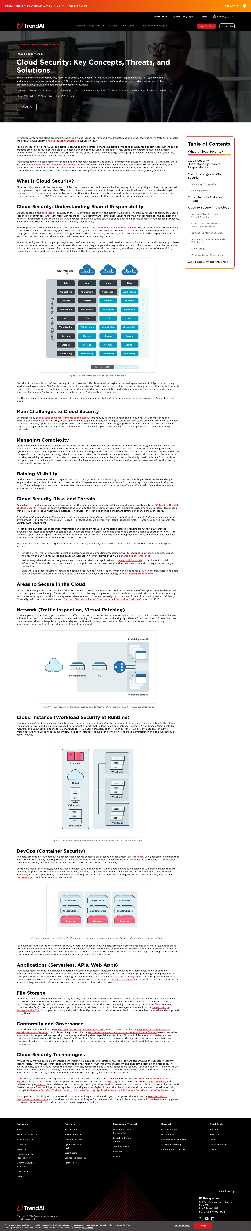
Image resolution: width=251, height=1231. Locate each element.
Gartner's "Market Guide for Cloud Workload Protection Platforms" (102, 599)
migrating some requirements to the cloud (63, 417)
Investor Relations (26, 1139)
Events (116, 1156)
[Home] (39, 1208)
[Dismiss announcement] (244, 6)
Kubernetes (25, 877)
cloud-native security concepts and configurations (55, 164)
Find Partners (72, 1129)
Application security (123, 979)
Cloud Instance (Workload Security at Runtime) (206, 225)
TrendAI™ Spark (121, 1146)
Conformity (157, 1090)
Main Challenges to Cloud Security (206, 176)
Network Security (40, 1090)
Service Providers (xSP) (76, 1158)
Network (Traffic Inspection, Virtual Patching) (207, 215)
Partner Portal (72, 1163)
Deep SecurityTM (157, 1096)
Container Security (84, 1090)
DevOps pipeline (156, 1081)
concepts (47, 212)
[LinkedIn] (212, 1218)
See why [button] (230, 5)
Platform (214, 1129)
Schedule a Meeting (171, 1144)
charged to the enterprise (135, 555)
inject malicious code (130, 560)
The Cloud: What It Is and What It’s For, (113, 227)
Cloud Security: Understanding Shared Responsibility (204, 164)
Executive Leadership (27, 1134)
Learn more (87, 1228)
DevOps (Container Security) (207, 232)
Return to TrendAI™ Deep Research (39, 44)
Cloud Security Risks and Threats (206, 199)
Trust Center (23, 1171)
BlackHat (117, 1151)
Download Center (218, 1144)
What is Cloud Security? (205, 151)
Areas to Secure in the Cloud (208, 207)
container (137, 856)
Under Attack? (161, 16)
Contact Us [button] (227, 26)
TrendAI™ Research (65, 96)
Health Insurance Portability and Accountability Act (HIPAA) (122, 1032)
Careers (20, 1176)
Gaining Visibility (200, 190)
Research (214, 1134)
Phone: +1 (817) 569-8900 (212, 1212)
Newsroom (22, 1149)
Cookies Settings (182, 1225)
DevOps (61, 1078)
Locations (21, 1144)
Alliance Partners (73, 1139)
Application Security (108, 1090)
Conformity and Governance (207, 255)
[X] (201, 1218)
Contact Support (169, 1129)
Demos (213, 1139)
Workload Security (62, 1090)
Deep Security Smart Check (32, 1099)
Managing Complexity (203, 184)
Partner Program (73, 1134)
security (23, 874)
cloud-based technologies (64, 140)
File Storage (198, 248)
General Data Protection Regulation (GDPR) (79, 1029)
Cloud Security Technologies (208, 261)
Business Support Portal (173, 1139)
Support (176, 16)
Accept (202, 1225)
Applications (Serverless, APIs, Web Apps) (208, 241)
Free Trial (214, 1149)
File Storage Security (133, 1090)
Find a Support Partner (173, 1149)
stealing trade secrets (141, 573)
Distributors (71, 1153)
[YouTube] (207, 1218)
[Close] (246, 1225)
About (20, 1129)
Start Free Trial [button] (206, 26)
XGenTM (41, 1084)
